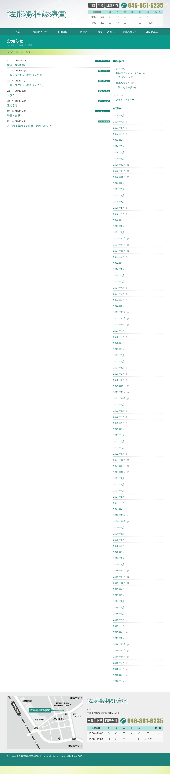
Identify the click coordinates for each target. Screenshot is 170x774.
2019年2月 (119, 632)
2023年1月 (119, 379)
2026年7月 (119, 121)
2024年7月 (119, 269)
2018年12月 (119, 644)
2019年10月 (119, 582)
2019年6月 (119, 607)
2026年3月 (119, 146)
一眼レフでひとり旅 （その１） (26, 85)
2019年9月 (119, 589)
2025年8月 (119, 189)
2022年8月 (119, 410)
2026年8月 (119, 115)
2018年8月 (119, 668)
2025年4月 (119, 213)
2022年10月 (119, 398)
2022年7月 (119, 416)
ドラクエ (12, 95)
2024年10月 (119, 250)
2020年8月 (119, 533)
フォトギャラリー (102, 61)
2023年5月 (119, 355)
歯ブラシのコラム (107, 31)
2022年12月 (119, 386)
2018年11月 (119, 650)
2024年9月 (119, 256)
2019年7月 (119, 601)
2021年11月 (119, 466)
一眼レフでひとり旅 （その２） (26, 75)
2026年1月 (119, 158)
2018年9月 (119, 662)
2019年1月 (119, 638)
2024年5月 (119, 281)
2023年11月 (119, 318)
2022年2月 (119, 447)
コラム (116, 68)
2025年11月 (119, 170)
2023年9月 (119, 330)
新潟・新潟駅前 (16, 64)
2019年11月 (119, 576)
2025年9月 (119, 183)
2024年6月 (119, 275)
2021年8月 (119, 484)
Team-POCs (77, 756)
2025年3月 (119, 220)
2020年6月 (119, 539)
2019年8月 (119, 595)
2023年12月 (119, 312)
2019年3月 (119, 625)
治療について (40, 31)
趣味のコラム (130, 31)
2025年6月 (119, 201)
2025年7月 (119, 195)
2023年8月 (119, 336)
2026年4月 (119, 140)
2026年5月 (119, 133)
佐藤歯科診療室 (26, 756)
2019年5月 (119, 613)
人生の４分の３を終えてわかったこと (29, 125)
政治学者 (12, 105)
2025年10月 (119, 177)
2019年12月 (119, 570)
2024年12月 (119, 238)
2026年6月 (119, 127)
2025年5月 (119, 207)
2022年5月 (119, 429)
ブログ (116, 95)
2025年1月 (119, 232)
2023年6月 (119, 349)
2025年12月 (119, 164)
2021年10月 (119, 472)
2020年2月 (119, 558)
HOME (18, 31)
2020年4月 (119, 545)
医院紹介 (85, 31)
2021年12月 (119, 459)
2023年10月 (119, 324)
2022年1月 (119, 453)
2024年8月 (119, 263)
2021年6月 (119, 496)
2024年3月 (119, 293)
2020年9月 (119, 527)
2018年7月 (119, 675)
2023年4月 (119, 361)
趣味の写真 (152, 31)
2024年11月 (119, 244)
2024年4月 (119, 287)
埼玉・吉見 (13, 115)
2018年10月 (119, 656)
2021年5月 (119, 502)
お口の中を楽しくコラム (128, 72)
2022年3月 (119, 441)
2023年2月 (119, 373)
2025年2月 (119, 226)
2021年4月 (119, 509)
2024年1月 (119, 306)
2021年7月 (119, 490)
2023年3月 (119, 367)
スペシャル (124, 77)
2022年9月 (119, 404)
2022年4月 (119, 435)
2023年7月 (119, 343)
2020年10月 (119, 521)
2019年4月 (119, 619)
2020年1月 (119, 564)
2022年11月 (119, 392)
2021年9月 (119, 478)
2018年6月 (119, 681)
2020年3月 (119, 552)
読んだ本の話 (104, 101)
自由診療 (62, 31)
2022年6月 (119, 422)
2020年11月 (119, 515)
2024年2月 (119, 299)
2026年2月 (119, 152)
